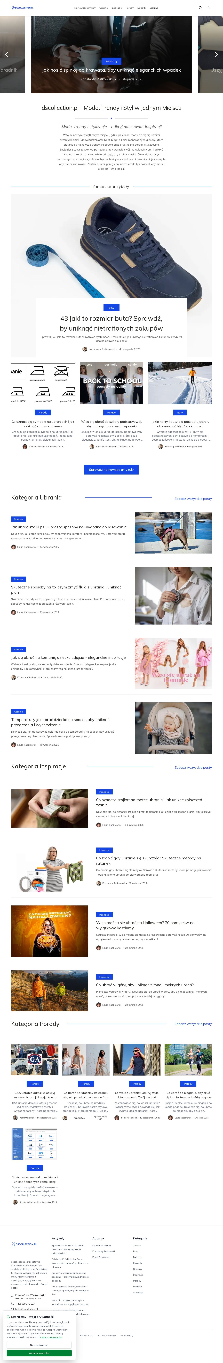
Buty (111, 307)
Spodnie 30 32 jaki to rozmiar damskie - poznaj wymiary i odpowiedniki (67, 1249)
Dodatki (141, 7)
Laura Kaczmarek (101, 1245)
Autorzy (98, 1238)
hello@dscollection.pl (26, 1309)
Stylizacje (138, 1292)
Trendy (137, 1245)
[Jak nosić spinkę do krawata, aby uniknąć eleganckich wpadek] (111, 54)
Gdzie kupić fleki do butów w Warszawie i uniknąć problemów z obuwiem (70, 1263)
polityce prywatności (51, 1337)
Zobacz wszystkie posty (193, 499)
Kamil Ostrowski (100, 1257)
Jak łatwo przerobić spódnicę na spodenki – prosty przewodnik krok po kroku (70, 1276)
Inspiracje (117, 7)
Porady (130, 7)
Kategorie (140, 1238)
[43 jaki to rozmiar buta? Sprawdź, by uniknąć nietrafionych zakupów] (111, 275)
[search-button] (200, 8)
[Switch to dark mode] (209, 8)
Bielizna (154, 7)
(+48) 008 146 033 (25, 1303)
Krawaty (111, 61)
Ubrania (103, 7)
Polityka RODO (87, 1335)
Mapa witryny (126, 1335)
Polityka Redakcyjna (107, 1335)
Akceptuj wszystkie (39, 1353)
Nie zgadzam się (39, 1345)
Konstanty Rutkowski (103, 1251)
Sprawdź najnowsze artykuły (111, 470)
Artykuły (58, 1238)
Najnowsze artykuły (85, 7)
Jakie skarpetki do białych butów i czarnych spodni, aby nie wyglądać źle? (70, 1290)
